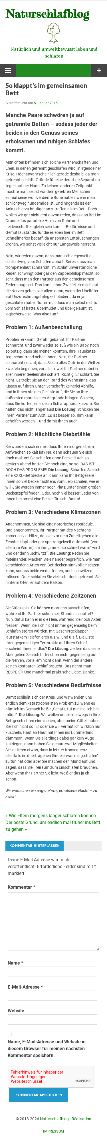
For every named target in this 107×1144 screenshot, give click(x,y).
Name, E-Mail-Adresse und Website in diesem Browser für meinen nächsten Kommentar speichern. (47, 1048)
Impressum (53, 1131)
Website (16, 1010)
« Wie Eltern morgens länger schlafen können (50, 815)
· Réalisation (80, 1119)
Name (15, 963)
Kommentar (21, 887)
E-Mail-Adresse (25, 987)
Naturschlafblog (54, 1119)
